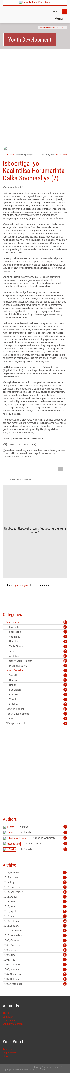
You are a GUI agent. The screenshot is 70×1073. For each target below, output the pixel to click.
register (25, 585)
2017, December (34, 872)
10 (65, 660)
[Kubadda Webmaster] (16, 838)
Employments (10, 1052)
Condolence (9, 1020)
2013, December (34, 887)
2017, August (34, 877)
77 (65, 838)
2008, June (34, 954)
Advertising (8, 1049)
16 (65, 826)
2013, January (34, 925)
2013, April (34, 911)
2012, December (34, 930)
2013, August (34, 896)
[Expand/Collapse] (23, 622)
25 (65, 631)
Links (5, 1056)
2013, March (34, 916)
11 (65, 656)
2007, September (34, 983)
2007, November (34, 974)
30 (65, 627)
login (15, 585)
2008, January (34, 969)
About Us (7, 1013)
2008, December (34, 945)
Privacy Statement (43, 1067)
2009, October (34, 940)
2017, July (34, 882)
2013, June (34, 906)
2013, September (34, 892)
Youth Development (13, 1024)
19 (65, 670)
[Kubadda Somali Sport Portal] (35, 2)
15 (65, 709)
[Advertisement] (35, 90)
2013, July (34, 901)
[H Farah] (9, 827)
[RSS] (4, 622)
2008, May (34, 959)
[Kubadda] (10, 833)
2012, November (34, 935)
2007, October (34, 979)
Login (55, 11)
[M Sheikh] (10, 849)
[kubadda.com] (12, 844)
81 (65, 622)
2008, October (34, 950)
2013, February (34, 921)
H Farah (10, 154)
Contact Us (8, 1016)
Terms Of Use (60, 1067)
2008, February (34, 964)
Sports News (61, 154)
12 (65, 713)
